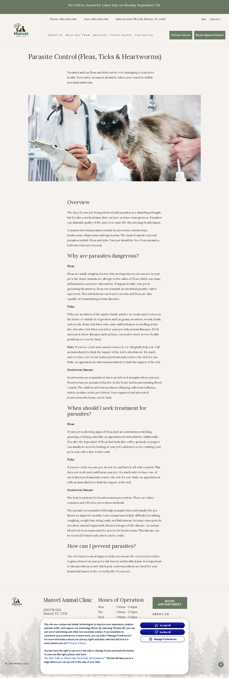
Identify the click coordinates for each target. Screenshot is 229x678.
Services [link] (100, 35)
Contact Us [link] (144, 35)
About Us (55, 35)
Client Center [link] (121, 35)
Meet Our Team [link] (78, 35)
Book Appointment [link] (210, 35)
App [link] (203, 19)
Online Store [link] (181, 35)
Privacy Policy (76, 643)
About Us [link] (161, 614)
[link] (23, 29)
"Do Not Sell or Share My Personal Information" (74, 658)
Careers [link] (215, 19)
